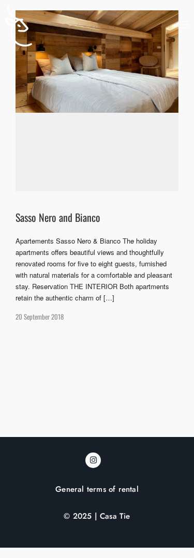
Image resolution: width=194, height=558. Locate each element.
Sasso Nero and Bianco (58, 217)
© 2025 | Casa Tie (97, 516)
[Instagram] (93, 460)
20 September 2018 (40, 316)
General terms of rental (97, 489)
